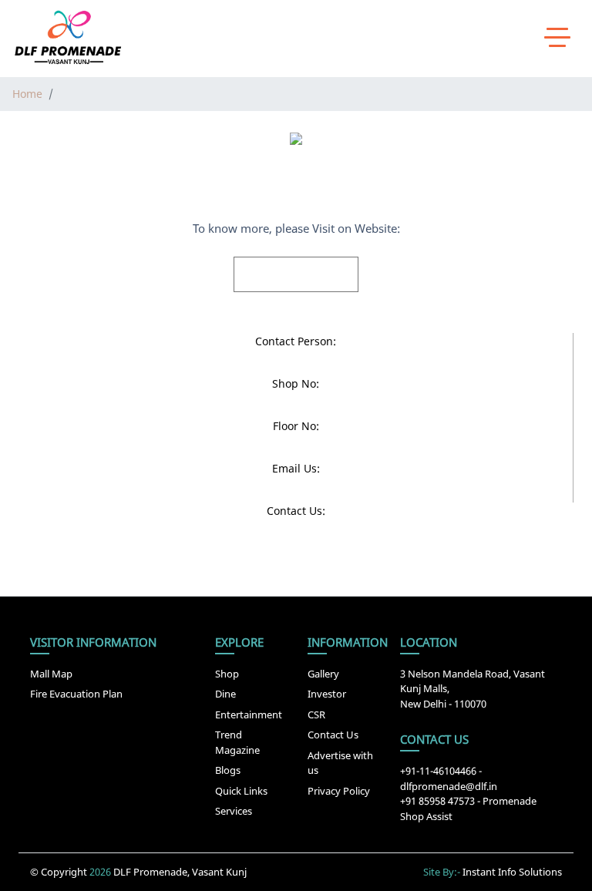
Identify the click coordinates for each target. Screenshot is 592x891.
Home (27, 94)
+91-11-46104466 (438, 771)
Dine (225, 694)
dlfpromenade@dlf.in (448, 786)
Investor (327, 694)
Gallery (323, 674)
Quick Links (241, 791)
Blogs (227, 770)
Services (233, 811)
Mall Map (51, 674)
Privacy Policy (339, 791)
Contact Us (333, 734)
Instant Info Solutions (512, 872)
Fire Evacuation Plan (76, 694)
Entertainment (248, 714)
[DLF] (68, 37)
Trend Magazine (237, 742)
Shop (227, 674)
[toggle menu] (557, 36)
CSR (316, 714)
